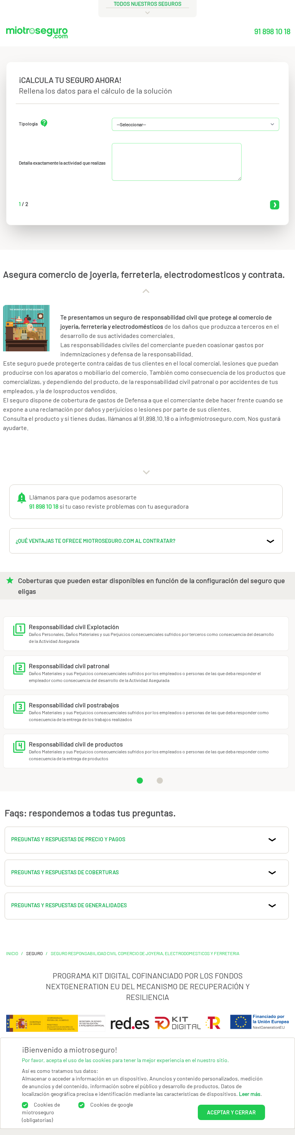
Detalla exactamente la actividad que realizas (62, 162)
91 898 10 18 (272, 31)
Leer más (249, 1094)
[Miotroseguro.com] (37, 34)
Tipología (28, 123)
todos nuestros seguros (147, 3)
